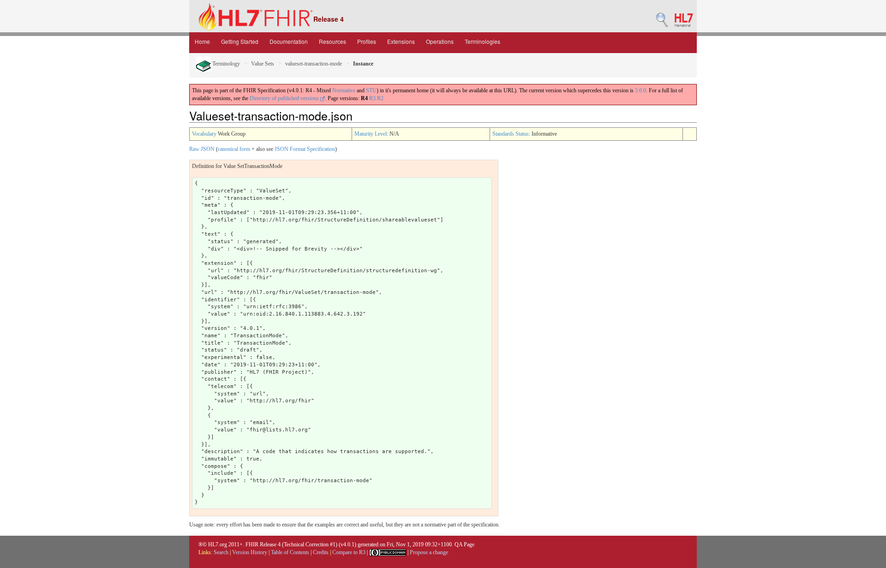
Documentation (288, 41)
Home (202, 41)
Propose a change (429, 552)
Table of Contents (290, 552)
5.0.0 (640, 90)
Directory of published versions (285, 98)
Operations (440, 41)
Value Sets (262, 63)
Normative (343, 90)
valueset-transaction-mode (313, 63)
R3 (372, 98)
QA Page (464, 544)
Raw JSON (202, 149)
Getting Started (239, 41)
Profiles (366, 41)
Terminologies (482, 41)
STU (371, 90)
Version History (249, 552)
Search (221, 552)
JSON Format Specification (305, 149)
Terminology (225, 63)
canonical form (234, 149)
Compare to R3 (348, 552)
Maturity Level (370, 134)
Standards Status (510, 134)
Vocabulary (204, 134)
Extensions (401, 41)
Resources (332, 41)
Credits (321, 552)
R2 (380, 98)
